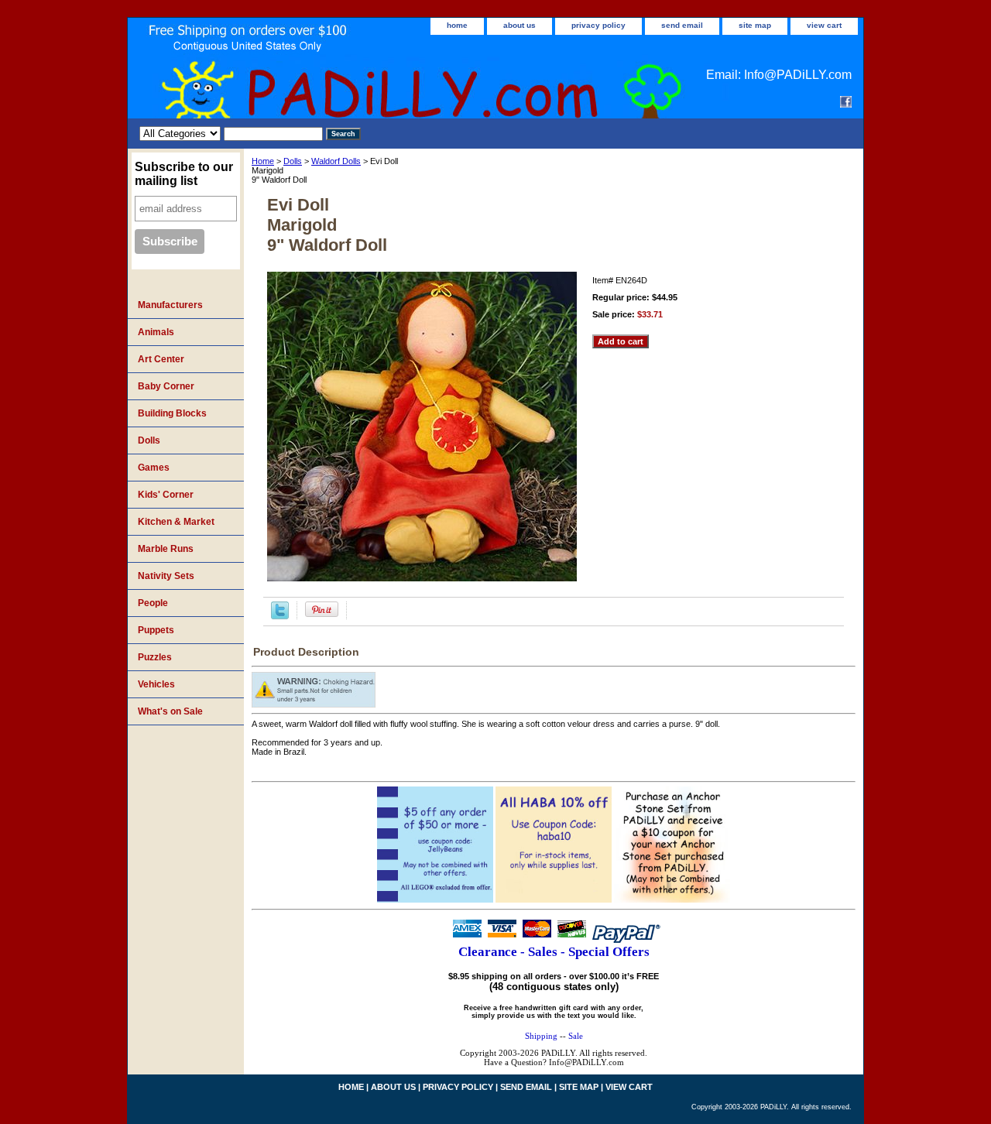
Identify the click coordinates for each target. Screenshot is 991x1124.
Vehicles (156, 684)
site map (755, 25)
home (457, 25)
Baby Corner (166, 386)
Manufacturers (170, 305)
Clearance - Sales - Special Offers (554, 951)
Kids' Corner (166, 494)
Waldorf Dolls (336, 161)
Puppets (156, 630)
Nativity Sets (166, 576)
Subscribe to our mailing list (184, 173)
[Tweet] (280, 616)
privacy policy (598, 25)
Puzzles (155, 657)
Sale (575, 1035)
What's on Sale (170, 711)
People (153, 603)
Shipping (541, 1035)
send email (682, 25)
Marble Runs (166, 548)
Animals (156, 332)
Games (154, 467)
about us (519, 25)
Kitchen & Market (176, 521)
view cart (824, 25)
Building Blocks (172, 413)
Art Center (161, 359)
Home (263, 161)
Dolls (292, 161)
